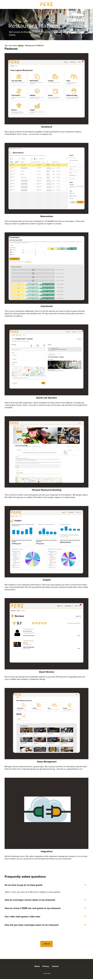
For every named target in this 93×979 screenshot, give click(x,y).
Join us (46, 944)
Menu (89, 4)
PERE (46, 4)
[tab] (46, 885)
